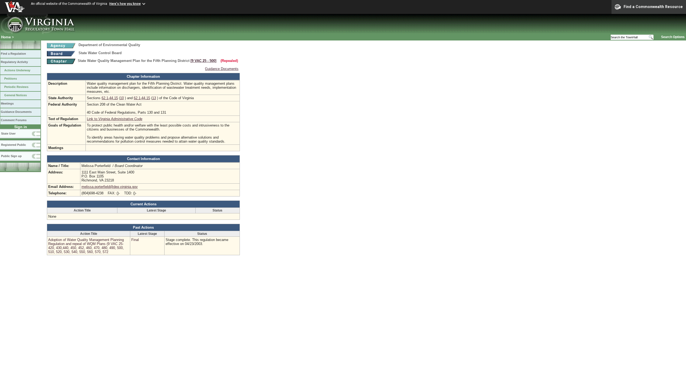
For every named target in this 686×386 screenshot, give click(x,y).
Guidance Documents (16, 111)
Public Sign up (11, 156)
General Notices (15, 95)
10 (122, 98)
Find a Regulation (13, 53)
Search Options (673, 37)
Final (135, 240)
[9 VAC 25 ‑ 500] (203, 61)
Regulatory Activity (14, 62)
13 (154, 98)
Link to (114, 119)
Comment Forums (14, 120)
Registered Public (13, 144)
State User (8, 133)
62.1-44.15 (110, 98)
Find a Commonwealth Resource (653, 7)
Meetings (7, 103)
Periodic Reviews (16, 86)
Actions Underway (17, 70)
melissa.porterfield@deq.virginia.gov (109, 187)
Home (6, 37)
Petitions (10, 78)
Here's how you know (125, 4)
